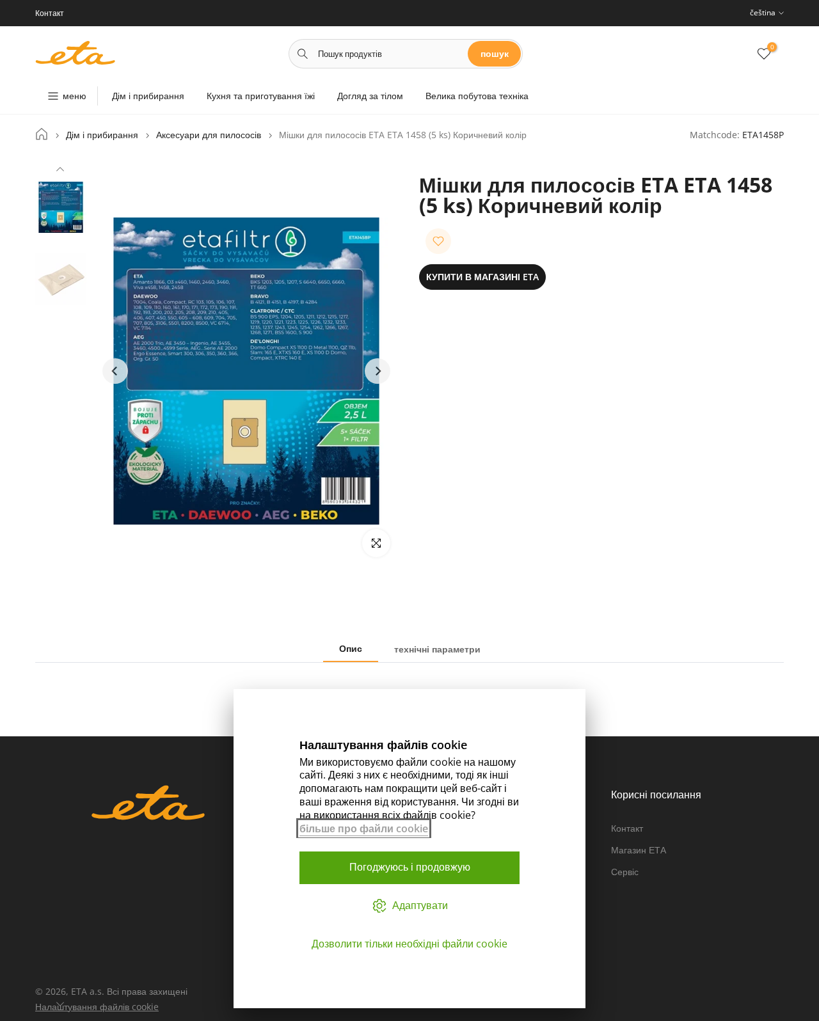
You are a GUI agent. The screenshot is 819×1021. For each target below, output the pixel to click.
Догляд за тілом (370, 96)
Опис (350, 648)
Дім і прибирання (148, 96)
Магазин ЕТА (638, 850)
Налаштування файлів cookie (97, 1007)
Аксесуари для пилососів (208, 135)
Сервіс (625, 872)
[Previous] (60, 170)
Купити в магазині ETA (482, 277)
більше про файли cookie (363, 828)
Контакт (627, 828)
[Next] (60, 1002)
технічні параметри (437, 649)
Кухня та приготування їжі (261, 96)
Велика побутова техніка (477, 96)
